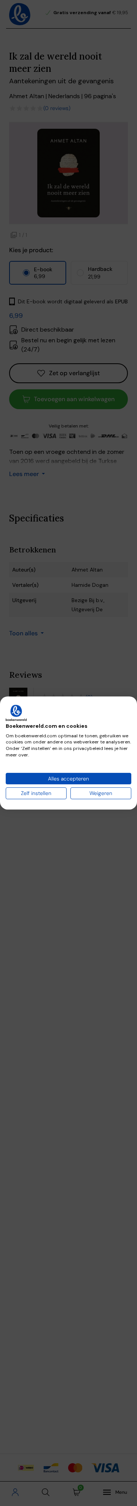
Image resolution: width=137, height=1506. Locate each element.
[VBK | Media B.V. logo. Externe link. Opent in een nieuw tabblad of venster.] (16, 713)
